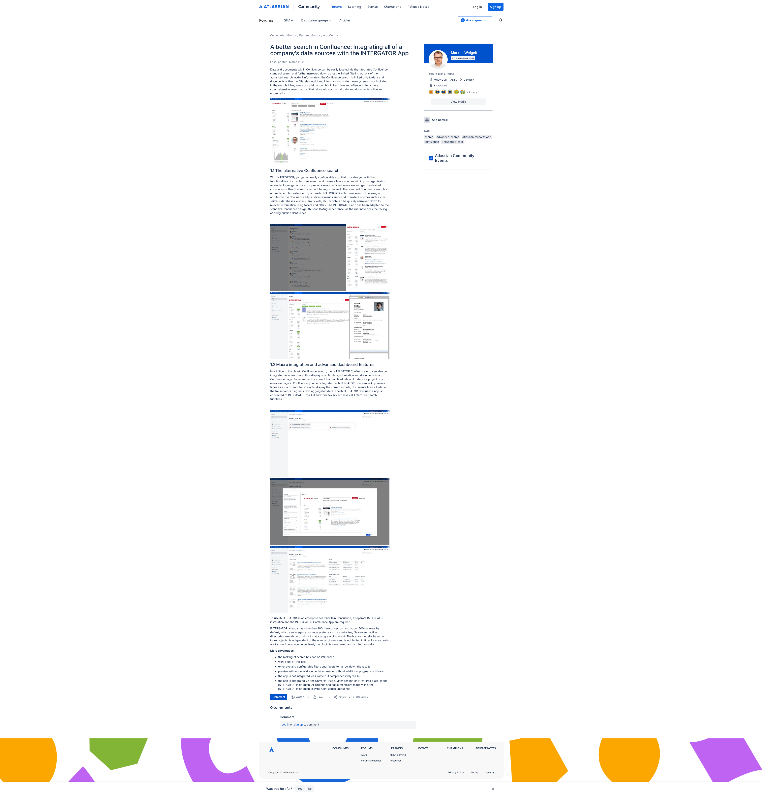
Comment (279, 697)
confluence (432, 141)
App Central (330, 35)
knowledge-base (453, 141)
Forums (336, 6)
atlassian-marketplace (476, 137)
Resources (395, 760)
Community (309, 6)
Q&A (287, 20)
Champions (392, 6)
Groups (292, 35)
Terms (474, 772)
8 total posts (440, 85)
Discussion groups (315, 20)
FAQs (364, 754)
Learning (354, 6)
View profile (458, 101)
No (310, 788)
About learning (398, 754)
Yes (299, 788)
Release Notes (418, 6)
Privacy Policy (456, 772)
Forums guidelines (371, 760)
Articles (345, 20)
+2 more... (473, 92)
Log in (477, 7)
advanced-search (448, 137)
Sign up (495, 7)
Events (373, 6)
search (429, 137)
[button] (329, 131)
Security (490, 772)
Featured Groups (310, 35)
